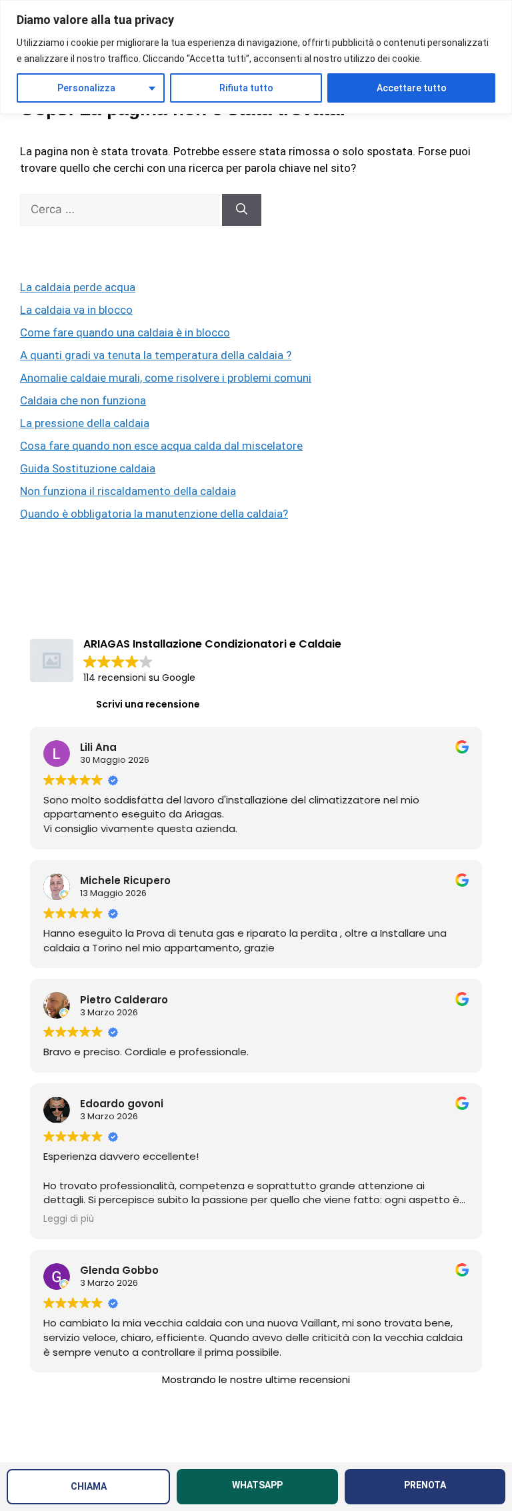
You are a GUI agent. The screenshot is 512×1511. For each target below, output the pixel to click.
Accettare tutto (412, 88)
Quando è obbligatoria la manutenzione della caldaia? (154, 513)
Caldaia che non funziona (83, 400)
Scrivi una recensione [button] (148, 704)
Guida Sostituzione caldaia (87, 468)
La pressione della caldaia (84, 423)
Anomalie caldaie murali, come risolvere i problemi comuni (165, 377)
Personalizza (86, 88)
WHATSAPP (257, 1485)
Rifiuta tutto (246, 88)
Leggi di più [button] (68, 1219)
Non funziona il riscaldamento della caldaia (128, 491)
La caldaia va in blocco (76, 309)
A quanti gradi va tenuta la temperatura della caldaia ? (155, 355)
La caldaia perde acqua (77, 287)
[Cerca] (241, 210)
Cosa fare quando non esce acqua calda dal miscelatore (161, 445)
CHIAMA (89, 1486)
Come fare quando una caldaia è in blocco (125, 332)
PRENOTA (425, 1485)
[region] (256, 57)
